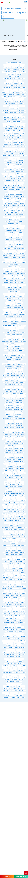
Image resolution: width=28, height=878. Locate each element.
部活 (12, 552)
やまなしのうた (6, 493)
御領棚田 (5, 520)
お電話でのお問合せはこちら (21, 876)
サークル (19, 665)
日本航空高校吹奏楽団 (10, 491)
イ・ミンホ (22, 597)
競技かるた (22, 332)
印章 (5, 176)
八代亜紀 (17, 563)
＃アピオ (15, 373)
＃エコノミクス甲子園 (9, 244)
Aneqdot (24, 538)
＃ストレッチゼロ (21, 257)
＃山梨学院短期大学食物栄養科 (9, 364)
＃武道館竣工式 (9, 645)
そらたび (11, 561)
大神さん (8, 137)
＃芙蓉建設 (14, 285)
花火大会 (9, 593)
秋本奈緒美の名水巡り (7, 559)
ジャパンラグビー (22, 325)
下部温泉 (21, 142)
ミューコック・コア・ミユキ (18, 99)
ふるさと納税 (14, 679)
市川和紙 (9, 121)
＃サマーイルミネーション (9, 482)
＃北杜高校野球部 (19, 457)
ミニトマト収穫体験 (18, 425)
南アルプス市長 (5, 92)
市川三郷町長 (11, 94)
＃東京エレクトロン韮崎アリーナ (19, 393)
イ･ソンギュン (20, 183)
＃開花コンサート (12, 255)
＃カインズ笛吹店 (6, 285)
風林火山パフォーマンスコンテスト (9, 110)
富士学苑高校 (21, 207)
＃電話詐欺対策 (19, 303)
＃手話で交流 (9, 620)
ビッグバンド (20, 185)
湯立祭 (14, 668)
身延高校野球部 (18, 416)
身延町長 (4, 94)
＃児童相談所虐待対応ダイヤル (9, 377)
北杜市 (11, 577)
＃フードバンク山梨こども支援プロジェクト (14, 246)
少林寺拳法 (18, 85)
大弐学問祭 (12, 590)
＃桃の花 (18, 479)
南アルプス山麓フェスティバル (8, 586)
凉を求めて (22, 312)
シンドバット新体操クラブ (9, 169)
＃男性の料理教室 (8, 618)
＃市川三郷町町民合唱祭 (19, 248)
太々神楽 (12, 92)
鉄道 (15, 511)
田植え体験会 (21, 529)
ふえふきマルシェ (21, 355)
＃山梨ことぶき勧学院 (18, 214)
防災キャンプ (12, 581)
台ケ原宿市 (12, 153)
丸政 (16, 80)
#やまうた (21, 679)
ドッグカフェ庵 (21, 105)
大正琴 (24, 581)
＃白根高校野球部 (8, 448)
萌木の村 (10, 575)
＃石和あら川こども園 (9, 275)
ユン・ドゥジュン (22, 690)
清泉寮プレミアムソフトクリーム (14, 584)
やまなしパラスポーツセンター (10, 384)
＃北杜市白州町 (11, 625)
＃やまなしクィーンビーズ (10, 260)
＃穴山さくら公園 (7, 470)
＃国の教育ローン (9, 357)
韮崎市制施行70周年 (6, 606)
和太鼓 (22, 169)
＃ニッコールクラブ (18, 232)
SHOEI (20, 212)
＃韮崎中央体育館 (13, 250)
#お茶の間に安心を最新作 (11, 631)
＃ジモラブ (18, 289)
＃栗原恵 (12, 380)
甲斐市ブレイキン (19, 171)
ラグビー (12, 498)
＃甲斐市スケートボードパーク (14, 266)
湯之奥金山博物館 (7, 144)
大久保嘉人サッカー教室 (7, 588)
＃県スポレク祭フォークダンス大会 (11, 271)
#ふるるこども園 (8, 296)
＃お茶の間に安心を (19, 659)
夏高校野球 (20, 550)
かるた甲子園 (19, 318)
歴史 (23, 507)
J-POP (9, 507)
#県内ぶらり (18, 625)
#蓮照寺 (14, 688)
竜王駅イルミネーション (18, 139)
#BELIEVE (13, 697)
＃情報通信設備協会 (15, 375)
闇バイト (23, 205)
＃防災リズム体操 (8, 634)
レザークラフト (17, 638)
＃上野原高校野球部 (19, 452)
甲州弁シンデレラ (19, 348)
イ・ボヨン (23, 566)
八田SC (23, 69)
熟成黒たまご (5, 518)
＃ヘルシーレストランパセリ (11, 221)
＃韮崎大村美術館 (8, 239)
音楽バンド (22, 600)
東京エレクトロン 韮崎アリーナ (18, 382)
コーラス (5, 579)
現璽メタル (19, 173)
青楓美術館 (21, 522)
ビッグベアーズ (7, 207)
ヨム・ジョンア (21, 670)
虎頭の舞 (5, 153)
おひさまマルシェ (7, 382)
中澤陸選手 (17, 158)
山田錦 (21, 443)
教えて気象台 (9, 439)
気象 (8, 536)
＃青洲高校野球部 (9, 450)
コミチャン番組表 (7, 12)
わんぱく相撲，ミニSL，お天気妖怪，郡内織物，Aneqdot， (14, 545)
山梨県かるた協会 (8, 139)
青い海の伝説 (14, 600)
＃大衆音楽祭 (22, 269)
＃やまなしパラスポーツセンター (9, 396)
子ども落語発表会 (15, 69)
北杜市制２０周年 (18, 164)
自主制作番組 (11, 42)
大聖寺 (22, 602)
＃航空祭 (21, 373)
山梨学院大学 (21, 151)
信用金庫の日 (16, 352)
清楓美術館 (19, 74)
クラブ (24, 665)
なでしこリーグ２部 (7, 495)
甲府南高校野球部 (8, 414)
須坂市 (22, 144)
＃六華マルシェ (9, 371)
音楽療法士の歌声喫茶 (14, 108)
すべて (4, 42)
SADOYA (24, 668)
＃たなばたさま (13, 486)
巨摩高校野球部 (19, 411)
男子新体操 (10, 158)
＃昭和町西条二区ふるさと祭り (9, 652)
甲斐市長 (16, 83)
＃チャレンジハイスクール (9, 253)
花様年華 (17, 566)
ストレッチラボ (21, 384)
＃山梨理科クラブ (18, 280)
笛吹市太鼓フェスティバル (14, 76)
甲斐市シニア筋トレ (8, 183)
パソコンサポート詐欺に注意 (19, 439)
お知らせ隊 (19, 527)
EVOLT (12, 400)
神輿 (17, 570)
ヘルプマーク (4, 173)
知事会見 (13, 536)
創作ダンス (19, 557)
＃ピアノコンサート (18, 645)
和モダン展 (22, 339)
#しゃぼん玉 (18, 681)
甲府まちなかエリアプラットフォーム (9, 325)
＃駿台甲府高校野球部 (9, 452)
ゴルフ (18, 509)
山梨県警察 (16, 588)
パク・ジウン (15, 597)
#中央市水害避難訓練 (20, 629)
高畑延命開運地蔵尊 (18, 387)
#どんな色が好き (10, 681)
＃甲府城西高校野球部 (19, 468)
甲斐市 (20, 518)
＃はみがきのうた (21, 654)
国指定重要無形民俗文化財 (8, 672)
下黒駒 (7, 595)
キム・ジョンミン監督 (22, 500)
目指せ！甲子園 (10, 475)
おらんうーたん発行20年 (8, 532)
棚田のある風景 (13, 518)
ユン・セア (10, 677)
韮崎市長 (21, 90)
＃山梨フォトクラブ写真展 (9, 627)
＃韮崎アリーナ (22, 250)
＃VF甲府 (20, 221)
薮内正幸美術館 (11, 155)
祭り (19, 668)
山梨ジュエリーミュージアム (9, 117)
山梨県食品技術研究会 (10, 316)
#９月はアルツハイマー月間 (8, 629)
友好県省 (23, 309)
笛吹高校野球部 (19, 423)
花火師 (4, 593)
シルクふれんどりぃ (8, 83)
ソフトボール (23, 504)
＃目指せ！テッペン (9, 411)
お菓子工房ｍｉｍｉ (10, 318)
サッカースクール (20, 590)
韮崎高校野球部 (9, 402)
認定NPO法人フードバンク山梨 (10, 355)
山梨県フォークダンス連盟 (9, 189)
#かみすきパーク (9, 241)
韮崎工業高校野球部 (19, 414)
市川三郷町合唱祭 (6, 187)
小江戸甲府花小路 (20, 117)
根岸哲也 (11, 520)
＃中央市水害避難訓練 (20, 636)
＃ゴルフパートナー (8, 663)
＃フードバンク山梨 (8, 248)
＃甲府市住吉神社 (21, 216)
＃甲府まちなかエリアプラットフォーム (14, 237)
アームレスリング (7, 389)
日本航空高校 (12, 210)
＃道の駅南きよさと (18, 445)
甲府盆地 (22, 135)
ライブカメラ (6, 534)
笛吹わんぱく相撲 (14, 543)
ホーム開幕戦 (14, 493)
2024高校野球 (6, 552)
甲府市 (17, 672)
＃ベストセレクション (10, 649)
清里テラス (17, 575)
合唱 (17, 135)
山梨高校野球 (18, 475)
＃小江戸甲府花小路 (19, 239)
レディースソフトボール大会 (10, 185)
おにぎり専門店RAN (20, 153)
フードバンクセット (19, 343)
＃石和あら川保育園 (19, 275)
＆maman (22, 119)
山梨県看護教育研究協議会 (20, 321)
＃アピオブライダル (8, 373)
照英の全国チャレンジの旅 (11, 550)
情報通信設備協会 (8, 128)
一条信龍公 (20, 178)
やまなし (13, 547)
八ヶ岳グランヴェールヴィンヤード (19, 606)
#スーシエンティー (7, 688)
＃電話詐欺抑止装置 (9, 659)
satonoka (5, 563)
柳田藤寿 (14, 314)
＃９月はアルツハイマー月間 (8, 636)
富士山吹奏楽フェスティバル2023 (8, 527)
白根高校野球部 (19, 400)
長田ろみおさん (21, 176)
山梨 (17, 155)
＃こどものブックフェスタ (18, 298)
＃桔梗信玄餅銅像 (6, 257)
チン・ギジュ (7, 679)
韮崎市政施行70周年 (17, 609)
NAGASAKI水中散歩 (19, 561)
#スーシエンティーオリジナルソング (14, 683)
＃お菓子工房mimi (18, 241)
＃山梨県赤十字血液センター (14, 219)
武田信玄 (23, 87)
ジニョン (23, 577)
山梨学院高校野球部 (18, 402)
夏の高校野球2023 (20, 436)
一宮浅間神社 (20, 568)
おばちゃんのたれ (18, 441)
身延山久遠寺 (16, 144)
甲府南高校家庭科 (7, 151)
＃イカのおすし (20, 260)
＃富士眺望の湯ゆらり (19, 366)
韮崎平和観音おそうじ (9, 162)
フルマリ (5, 105)
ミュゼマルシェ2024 (20, 180)
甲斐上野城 (13, 178)
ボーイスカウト (8, 142)
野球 (13, 509)
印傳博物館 (19, 198)
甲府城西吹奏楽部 (9, 445)
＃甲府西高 (9, 300)
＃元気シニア (10, 638)
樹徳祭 (15, 151)
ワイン (8, 500)
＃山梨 (15, 287)
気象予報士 (6, 697)
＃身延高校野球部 (18, 450)
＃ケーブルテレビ (11, 289)
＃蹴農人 (20, 661)
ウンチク (13, 500)
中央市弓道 (8, 334)
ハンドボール (6, 498)
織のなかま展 (17, 87)
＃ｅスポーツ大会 (17, 620)
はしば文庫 (15, 339)
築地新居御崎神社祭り (20, 586)
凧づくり (12, 198)
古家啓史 (12, 171)
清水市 (9, 146)
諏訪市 (4, 146)
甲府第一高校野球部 (19, 420)
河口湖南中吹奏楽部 (19, 516)
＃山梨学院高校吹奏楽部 (18, 307)
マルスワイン (8, 609)
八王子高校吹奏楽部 (8, 434)
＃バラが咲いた (13, 484)
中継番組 (20, 42)
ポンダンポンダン (14, 692)
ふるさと (6, 561)
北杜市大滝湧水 (22, 314)
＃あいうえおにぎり (11, 479)
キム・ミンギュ (7, 502)
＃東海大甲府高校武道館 (19, 643)
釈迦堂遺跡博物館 (9, 212)
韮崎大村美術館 (22, 110)
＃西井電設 (18, 223)
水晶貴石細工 (16, 133)
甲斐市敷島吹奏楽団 (17, 121)
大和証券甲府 (7, 312)
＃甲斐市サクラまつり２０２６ (9, 294)
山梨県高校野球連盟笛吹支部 (10, 103)
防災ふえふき (6, 119)
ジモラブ (11, 516)
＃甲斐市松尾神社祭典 (19, 647)
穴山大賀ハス (19, 316)
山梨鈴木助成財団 (7, 133)
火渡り (12, 602)
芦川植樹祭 (23, 96)
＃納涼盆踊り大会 (21, 622)
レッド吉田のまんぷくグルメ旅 (19, 559)
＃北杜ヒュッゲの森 (21, 652)
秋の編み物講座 (6, 198)
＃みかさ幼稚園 (6, 216)
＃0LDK (4, 273)
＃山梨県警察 (5, 380)
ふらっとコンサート (8, 101)
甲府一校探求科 (10, 337)
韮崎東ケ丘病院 (14, 119)
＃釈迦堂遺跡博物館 (21, 396)
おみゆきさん (23, 155)
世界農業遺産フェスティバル (10, 160)
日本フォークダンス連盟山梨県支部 (14, 346)
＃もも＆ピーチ (20, 470)
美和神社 (4, 668)
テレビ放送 (12, 432)
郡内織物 (5, 541)
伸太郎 (12, 343)
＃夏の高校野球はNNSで (18, 461)
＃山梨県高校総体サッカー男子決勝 (10, 269)
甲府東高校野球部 (8, 420)
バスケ (5, 507)
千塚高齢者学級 (6, 205)
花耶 (25, 527)
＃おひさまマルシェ (6, 393)
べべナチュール (19, 595)
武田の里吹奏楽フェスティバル (11, 430)
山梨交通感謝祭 (18, 337)
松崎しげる (11, 563)
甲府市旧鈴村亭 (14, 90)
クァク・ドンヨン (7, 67)
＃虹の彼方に (20, 484)
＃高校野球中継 (10, 466)
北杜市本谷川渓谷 (6, 314)
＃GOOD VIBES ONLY (10, 303)
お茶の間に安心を (9, 441)
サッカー (13, 513)
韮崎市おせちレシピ (20, 189)
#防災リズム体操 (20, 697)
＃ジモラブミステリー (8, 643)
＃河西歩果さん (8, 235)
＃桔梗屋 (14, 257)
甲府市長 (21, 83)
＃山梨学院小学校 (21, 377)
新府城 (16, 552)
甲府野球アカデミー (13, 105)
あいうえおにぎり (8, 522)
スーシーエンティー (20, 498)
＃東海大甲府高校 (21, 255)
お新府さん (22, 552)
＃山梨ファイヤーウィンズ (8, 278)
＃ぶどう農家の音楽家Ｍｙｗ (14, 264)
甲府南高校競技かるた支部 (7, 321)
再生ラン (6, 135)
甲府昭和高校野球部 (10, 407)
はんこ (17, 169)
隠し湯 (22, 509)
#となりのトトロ (21, 688)
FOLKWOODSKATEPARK (7, 87)
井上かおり (17, 520)
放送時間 (21, 430)
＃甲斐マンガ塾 (22, 640)
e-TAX (13, 137)
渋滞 (19, 511)
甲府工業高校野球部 (9, 477)
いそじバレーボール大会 (9, 348)
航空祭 (22, 196)
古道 (5, 509)
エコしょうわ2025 (18, 115)
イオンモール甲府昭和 (14, 201)
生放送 (14, 507)
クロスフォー (20, 350)
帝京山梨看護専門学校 (14, 323)
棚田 (24, 518)
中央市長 (4, 96)
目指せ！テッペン (9, 425)
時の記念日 (6, 436)
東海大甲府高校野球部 (18, 409)
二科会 (10, 352)
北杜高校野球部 (18, 488)
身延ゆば (15, 142)
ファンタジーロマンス (12, 613)
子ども (8, 547)
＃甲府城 (5, 255)
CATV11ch (5, 432)
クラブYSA (14, 207)
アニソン (10, 511)
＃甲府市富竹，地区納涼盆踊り (9, 622)
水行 (9, 69)
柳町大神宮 (23, 71)
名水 (9, 509)
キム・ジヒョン (5, 692)
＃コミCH (15, 296)
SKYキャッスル (13, 670)
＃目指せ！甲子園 (20, 464)
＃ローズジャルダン (20, 482)
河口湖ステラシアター (20, 432)
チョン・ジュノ (21, 674)
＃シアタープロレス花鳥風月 (14, 291)
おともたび (12, 126)
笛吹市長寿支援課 (7, 196)
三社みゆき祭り (13, 568)
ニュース (10, 504)
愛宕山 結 (22, 203)
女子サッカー (21, 493)
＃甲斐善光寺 (7, 228)
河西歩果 (15, 235)
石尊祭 (12, 595)
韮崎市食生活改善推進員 (14, 192)
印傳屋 (13, 398)
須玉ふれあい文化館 (19, 162)
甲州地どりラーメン (12, 176)
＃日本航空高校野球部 (10, 459)
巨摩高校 (8, 557)
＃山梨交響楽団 (8, 298)
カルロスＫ (6, 201)
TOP (2, 4)
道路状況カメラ (8, 17)
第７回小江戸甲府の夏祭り (17, 334)
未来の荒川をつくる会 (14, 330)
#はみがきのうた (21, 686)
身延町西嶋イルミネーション (13, 96)
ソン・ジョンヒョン (7, 572)
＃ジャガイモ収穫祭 (22, 262)
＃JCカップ (21, 296)
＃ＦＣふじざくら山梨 (20, 294)
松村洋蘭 (12, 135)
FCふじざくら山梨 (16, 495)
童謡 (22, 491)
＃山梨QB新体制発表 (21, 273)
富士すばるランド (7, 597)
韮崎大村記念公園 (20, 398)
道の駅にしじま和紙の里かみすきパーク (17, 112)
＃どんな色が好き (10, 656)
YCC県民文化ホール (19, 101)
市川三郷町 (23, 593)
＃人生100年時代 (20, 627)
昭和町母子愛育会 (7, 339)
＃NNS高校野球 (18, 466)
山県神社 (6, 590)
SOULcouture (15, 611)
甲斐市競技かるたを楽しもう (11, 130)
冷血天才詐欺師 (9, 604)
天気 (23, 511)
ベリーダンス (6, 602)
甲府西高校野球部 (8, 409)
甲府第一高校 (14, 554)
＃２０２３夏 (6, 464)
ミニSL (23, 541)
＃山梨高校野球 (8, 461)
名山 (23, 495)
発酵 (17, 491)
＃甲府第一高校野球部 (9, 457)
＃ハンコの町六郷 (18, 357)
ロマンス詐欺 (23, 588)
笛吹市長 (23, 94)
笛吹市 (9, 668)
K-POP (5, 511)
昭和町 (13, 557)
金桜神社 (16, 203)
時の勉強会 (12, 436)
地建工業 (10, 203)
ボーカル (22, 201)
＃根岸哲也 (20, 486)
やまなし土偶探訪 (20, 210)
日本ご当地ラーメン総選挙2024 (14, 167)
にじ (16, 532)
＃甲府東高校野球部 (19, 455)
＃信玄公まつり (21, 226)
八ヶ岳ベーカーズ (8, 99)
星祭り (5, 69)
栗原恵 (7, 400)
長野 (13, 146)
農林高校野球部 (19, 407)
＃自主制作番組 (9, 287)
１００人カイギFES (21, 285)
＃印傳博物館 (6, 398)
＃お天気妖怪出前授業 (18, 634)
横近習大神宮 (15, 71)
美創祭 (13, 187)
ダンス (5, 203)
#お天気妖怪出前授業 (7, 615)
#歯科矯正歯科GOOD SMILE (9, 686)
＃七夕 (6, 486)
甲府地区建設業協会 (15, 205)
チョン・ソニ (17, 577)
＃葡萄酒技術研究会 (18, 305)
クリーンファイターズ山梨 (10, 328)
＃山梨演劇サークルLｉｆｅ (20, 278)
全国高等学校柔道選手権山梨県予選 (14, 62)
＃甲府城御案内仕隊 (20, 253)
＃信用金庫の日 (11, 273)
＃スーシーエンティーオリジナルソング (10, 640)
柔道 (19, 613)
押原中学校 (5, 566)
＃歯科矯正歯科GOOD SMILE (9, 654)
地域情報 (16, 504)
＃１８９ (20, 368)
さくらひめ (14, 350)
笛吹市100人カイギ (20, 126)
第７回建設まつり (12, 579)
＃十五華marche (8, 307)
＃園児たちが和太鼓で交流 (19, 615)
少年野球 (13, 665)
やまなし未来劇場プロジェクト (14, 538)
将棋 (9, 513)
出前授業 (11, 541)
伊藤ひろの (5, 577)
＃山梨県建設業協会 (9, 366)
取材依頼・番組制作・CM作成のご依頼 (14, 8)
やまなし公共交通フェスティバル (10, 78)
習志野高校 (7, 554)
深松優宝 (14, 389)
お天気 (4, 536)
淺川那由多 (21, 103)
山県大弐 (4, 155)
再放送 (24, 536)
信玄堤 (22, 570)
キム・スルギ (14, 690)
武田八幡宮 (23, 146)
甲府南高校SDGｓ (20, 148)
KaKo (24, 198)
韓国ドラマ (21, 502)
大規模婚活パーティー (9, 695)
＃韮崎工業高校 (11, 223)
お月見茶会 (5, 581)
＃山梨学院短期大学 (21, 364)
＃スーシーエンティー (7, 473)
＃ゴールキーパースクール (11, 661)
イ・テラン (16, 677)
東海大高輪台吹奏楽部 (19, 434)
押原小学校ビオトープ (8, 529)
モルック (15, 522)
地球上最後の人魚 (18, 604)
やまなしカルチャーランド (8, 124)
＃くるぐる (23, 375)
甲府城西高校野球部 (10, 423)
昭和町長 (18, 94)
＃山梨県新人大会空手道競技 (11, 368)
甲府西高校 (21, 554)
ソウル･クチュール (7, 611)
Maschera (22, 611)
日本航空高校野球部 (19, 477)
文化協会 (23, 563)
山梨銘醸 (23, 575)
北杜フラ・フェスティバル (20, 380)
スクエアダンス (10, 85)
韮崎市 (22, 572)
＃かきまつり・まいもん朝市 (11, 230)
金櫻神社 (18, 92)
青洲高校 (5, 210)
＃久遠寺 (13, 216)
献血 (16, 212)
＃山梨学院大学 (9, 359)
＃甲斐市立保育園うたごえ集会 (10, 226)
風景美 (4, 513)
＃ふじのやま (19, 649)
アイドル (6, 516)
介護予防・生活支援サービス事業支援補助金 (14, 194)
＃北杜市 (6, 484)
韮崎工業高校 (16, 196)
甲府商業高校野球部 (19, 405)
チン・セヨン (14, 502)
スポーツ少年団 (9, 80)
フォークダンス (22, 692)
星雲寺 (20, 80)
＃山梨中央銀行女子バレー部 (17, 228)
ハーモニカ (6, 126)
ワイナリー (6, 670)
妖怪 (23, 534)
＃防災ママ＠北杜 (5, 262)
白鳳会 (22, 133)
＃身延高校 (14, 262)
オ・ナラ (4, 677)
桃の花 (23, 520)
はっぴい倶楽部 (8, 443)
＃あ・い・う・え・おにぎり (18, 663)
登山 (24, 513)
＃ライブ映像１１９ (8, 214)
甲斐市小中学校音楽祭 (18, 128)
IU (15, 183)
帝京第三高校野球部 (9, 405)
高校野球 (19, 513)
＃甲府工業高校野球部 (8, 468)
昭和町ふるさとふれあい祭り (9, 148)
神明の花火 (16, 593)
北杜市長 (24, 92)
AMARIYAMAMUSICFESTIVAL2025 (10, 332)
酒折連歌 (20, 130)
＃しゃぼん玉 (18, 656)
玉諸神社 (6, 570)
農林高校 (18, 581)
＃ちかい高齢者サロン (18, 618)
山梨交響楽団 (23, 341)
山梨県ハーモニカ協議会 (20, 124)
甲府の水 (17, 525)
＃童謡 (15, 473)
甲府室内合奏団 (9, 387)
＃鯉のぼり (19, 459)
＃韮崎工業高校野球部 (18, 448)
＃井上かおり (9, 488)
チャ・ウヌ (22, 67)
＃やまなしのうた (21, 473)
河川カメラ (13, 534)
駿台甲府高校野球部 (7, 418)
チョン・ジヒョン (7, 600)
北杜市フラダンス (9, 164)
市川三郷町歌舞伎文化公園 (9, 180)
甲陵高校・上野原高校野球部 (19, 418)
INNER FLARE (14, 312)
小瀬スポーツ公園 (6, 665)
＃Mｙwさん (20, 230)
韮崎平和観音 (20, 160)
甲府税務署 (19, 137)
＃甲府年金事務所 (18, 359)
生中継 (3, 500)
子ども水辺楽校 (20, 328)
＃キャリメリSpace (18, 391)
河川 (19, 534)
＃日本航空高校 (6, 375)
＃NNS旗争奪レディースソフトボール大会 (11, 309)
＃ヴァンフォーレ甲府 (17, 300)
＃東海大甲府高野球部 (8, 282)
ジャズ (7, 178)
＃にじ (14, 470)
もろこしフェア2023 (20, 427)
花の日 (15, 529)
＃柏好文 (21, 271)
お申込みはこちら (7, 876)
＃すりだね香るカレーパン (14, 362)
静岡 (18, 146)
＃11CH (20, 287)
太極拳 (24, 613)
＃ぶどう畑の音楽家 (9, 232)
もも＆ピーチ (21, 532)
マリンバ (6, 171)
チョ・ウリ (22, 65)
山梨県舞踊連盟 (21, 389)
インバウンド (12, 173)
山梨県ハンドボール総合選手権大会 (11, 65)
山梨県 (19, 536)
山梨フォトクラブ (21, 579)
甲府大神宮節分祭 (10, 74)
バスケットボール (21, 78)
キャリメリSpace (9, 391)
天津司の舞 (23, 672)
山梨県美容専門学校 (21, 187)
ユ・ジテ (6, 568)
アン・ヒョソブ (22, 677)
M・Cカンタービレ (9, 115)
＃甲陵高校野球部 (8, 455)
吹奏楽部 (11, 525)
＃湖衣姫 (21, 235)
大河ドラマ (7, 90)
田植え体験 (15, 443)
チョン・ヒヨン (16, 572)
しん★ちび (7, 343)
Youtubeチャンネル (20, 13)
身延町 (17, 602)
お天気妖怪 (17, 541)
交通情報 (4, 538)
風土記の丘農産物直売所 (9, 427)
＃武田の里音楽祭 (19, 244)
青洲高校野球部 (10, 416)
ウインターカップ (19, 695)
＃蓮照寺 (20, 631)
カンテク (19, 547)
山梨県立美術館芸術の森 (7, 341)
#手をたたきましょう (6, 690)
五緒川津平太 (7, 350)
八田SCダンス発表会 (7, 71)
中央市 (11, 566)
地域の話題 (5, 504)
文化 (19, 507)
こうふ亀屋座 (5, 112)
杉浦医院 (16, 341)
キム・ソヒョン (6, 674)
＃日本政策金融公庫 (18, 371)
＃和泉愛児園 (8, 305)
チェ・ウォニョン (14, 674)
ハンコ (24, 173)
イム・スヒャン (15, 67)
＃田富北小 (5, 250)
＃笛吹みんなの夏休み (8, 647)
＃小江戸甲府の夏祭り (19, 282)
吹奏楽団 (5, 575)
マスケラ (4, 613)
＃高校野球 (13, 464)
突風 (4, 439)
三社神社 (12, 570)
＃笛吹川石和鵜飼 (9, 280)
